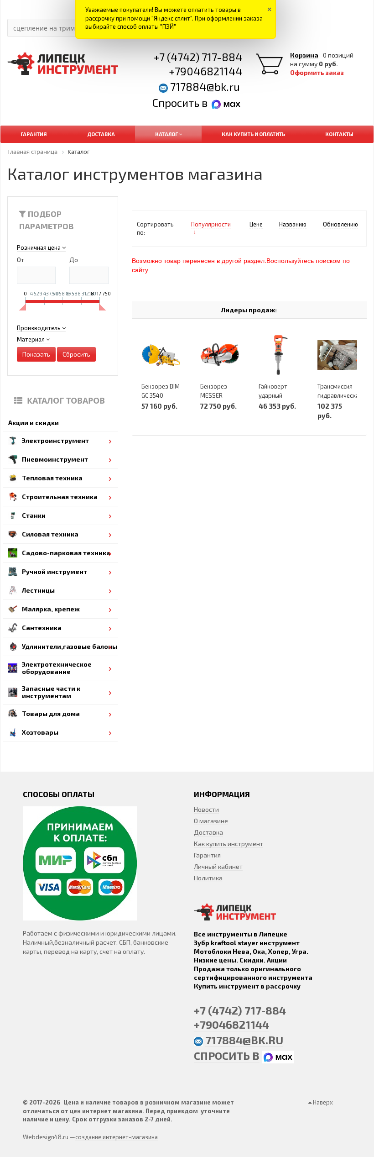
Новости (206, 809)
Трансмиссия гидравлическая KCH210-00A (339, 395)
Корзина (304, 55)
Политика (208, 878)
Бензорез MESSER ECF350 (213, 395)
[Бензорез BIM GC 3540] (161, 355)
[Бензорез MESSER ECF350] (220, 355)
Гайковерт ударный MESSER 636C (277, 395)
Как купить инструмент (228, 843)
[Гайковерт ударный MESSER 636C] (278, 355)
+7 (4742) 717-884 (197, 56)
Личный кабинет (218, 866)
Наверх (322, 1102)
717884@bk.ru (205, 86)
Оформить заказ (317, 72)
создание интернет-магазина (116, 1137)
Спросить (177, 102)
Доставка (208, 832)
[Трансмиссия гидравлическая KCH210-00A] (337, 355)
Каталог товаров (66, 400)
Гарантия (207, 855)
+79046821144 (205, 71)
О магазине (211, 821)
